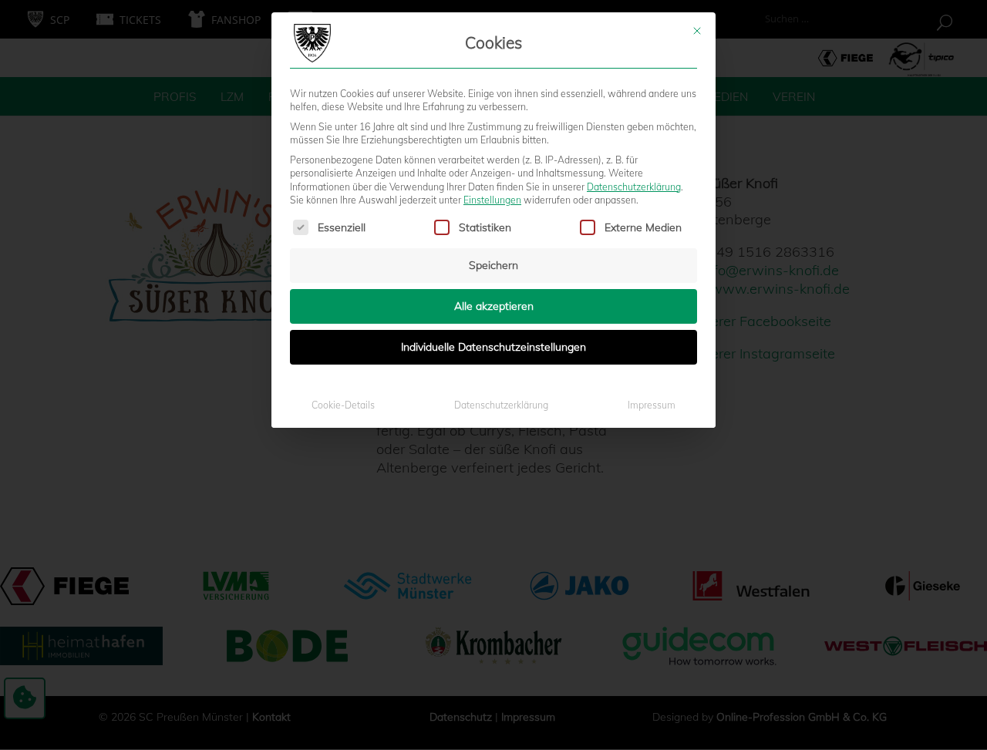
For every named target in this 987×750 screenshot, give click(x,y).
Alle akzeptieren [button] (494, 306)
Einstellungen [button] (492, 200)
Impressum (651, 405)
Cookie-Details (343, 405)
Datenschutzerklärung (634, 187)
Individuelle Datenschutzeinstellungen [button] (493, 347)
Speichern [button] (493, 265)
